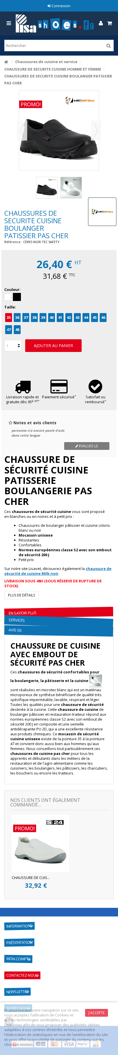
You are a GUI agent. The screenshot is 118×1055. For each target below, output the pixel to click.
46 (103, 317)
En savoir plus (23, 613)
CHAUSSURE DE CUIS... (31, 877)
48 (17, 329)
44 (86, 317)
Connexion (60, 5)
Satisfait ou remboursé (95, 399)
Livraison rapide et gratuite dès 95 (22, 399)
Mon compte (18, 958)
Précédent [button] (22, 130)
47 (9, 329)
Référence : (13, 242)
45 (95, 317)
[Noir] (16, 296)
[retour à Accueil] (6, 62)
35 (9, 317)
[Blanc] (8, 297)
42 (69, 317)
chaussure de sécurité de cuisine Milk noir (57, 571)
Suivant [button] (96, 130)
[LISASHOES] (55, 23)
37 (26, 317)
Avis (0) (15, 630)
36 (17, 317)
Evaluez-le (88, 446)
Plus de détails (21, 595)
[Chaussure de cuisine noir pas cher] (46, 187)
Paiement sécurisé (59, 396)
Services (17, 620)
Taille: (10, 307)
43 (77, 317)
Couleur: (12, 289)
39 (43, 317)
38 (34, 317)
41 (60, 317)
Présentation (19, 942)
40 (52, 317)
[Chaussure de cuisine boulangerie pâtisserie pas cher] (71, 187)
